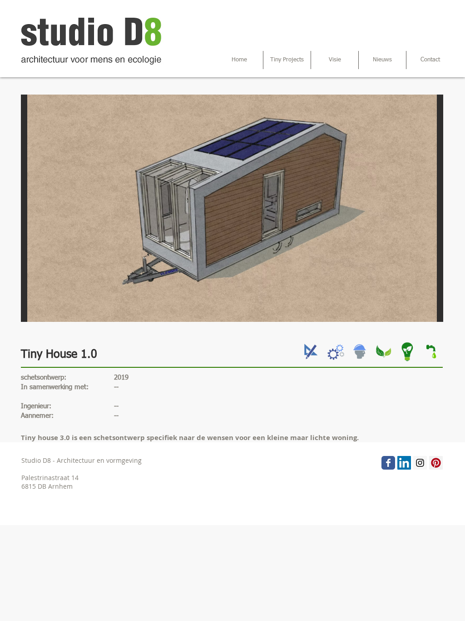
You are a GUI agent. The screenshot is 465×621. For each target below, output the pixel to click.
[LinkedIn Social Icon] (404, 463)
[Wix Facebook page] (388, 463)
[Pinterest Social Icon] (436, 463)
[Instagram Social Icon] (420, 463)
